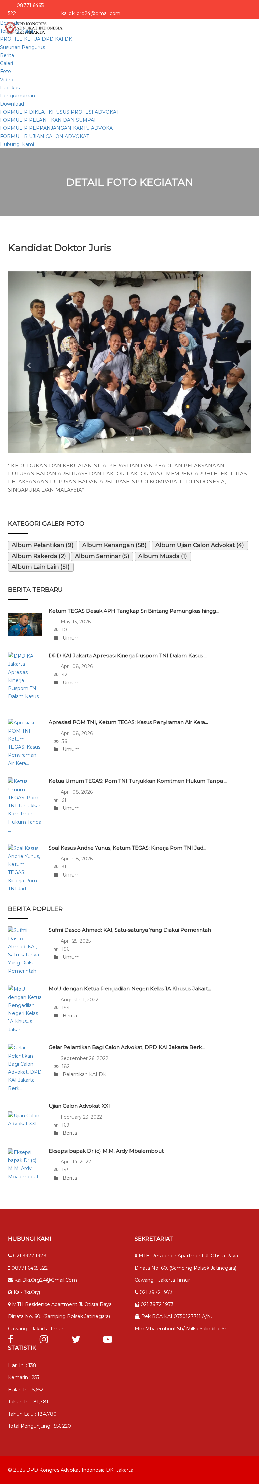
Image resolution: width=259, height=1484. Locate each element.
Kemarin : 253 (23, 1377)
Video (6, 80)
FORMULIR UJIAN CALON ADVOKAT (44, 136)
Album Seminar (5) (102, 556)
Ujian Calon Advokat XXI (79, 1106)
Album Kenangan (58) (114, 545)
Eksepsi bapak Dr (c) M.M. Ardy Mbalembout (106, 1151)
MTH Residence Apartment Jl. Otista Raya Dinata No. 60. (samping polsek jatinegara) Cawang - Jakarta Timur (60, 1316)
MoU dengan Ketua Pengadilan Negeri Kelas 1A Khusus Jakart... (130, 988)
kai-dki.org (26, 1292)
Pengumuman (17, 96)
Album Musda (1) (162, 556)
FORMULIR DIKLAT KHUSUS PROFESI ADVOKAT (59, 112)
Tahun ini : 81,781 (28, 1402)
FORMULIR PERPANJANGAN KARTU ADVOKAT (57, 128)
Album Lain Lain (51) (41, 566)
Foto (5, 71)
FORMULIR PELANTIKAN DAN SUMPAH (49, 120)
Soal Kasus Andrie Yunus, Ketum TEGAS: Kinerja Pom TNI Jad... (127, 847)
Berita (7, 55)
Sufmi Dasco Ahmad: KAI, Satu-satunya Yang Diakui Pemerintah (130, 930)
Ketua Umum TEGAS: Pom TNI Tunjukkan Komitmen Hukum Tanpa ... (138, 781)
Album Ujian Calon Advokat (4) (199, 545)
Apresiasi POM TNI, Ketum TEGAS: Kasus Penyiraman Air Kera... (128, 722)
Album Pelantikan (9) (43, 545)
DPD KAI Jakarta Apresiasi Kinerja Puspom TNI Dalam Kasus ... (128, 655)
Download (12, 104)
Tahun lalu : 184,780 (32, 1414)
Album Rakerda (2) (39, 556)
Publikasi (10, 88)
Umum (70, 638)
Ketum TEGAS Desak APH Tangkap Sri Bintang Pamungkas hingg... (134, 610)
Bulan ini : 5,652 (26, 1390)
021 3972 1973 (29, 1256)
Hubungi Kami (17, 144)
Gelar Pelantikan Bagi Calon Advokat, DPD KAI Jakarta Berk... (127, 1047)
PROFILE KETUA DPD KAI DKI (37, 39)
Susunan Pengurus (22, 47)
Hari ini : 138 (22, 1365)
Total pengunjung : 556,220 (39, 1426)
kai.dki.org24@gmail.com (45, 1280)
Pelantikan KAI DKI (84, 1074)
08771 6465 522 (29, 1268)
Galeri (6, 63)
